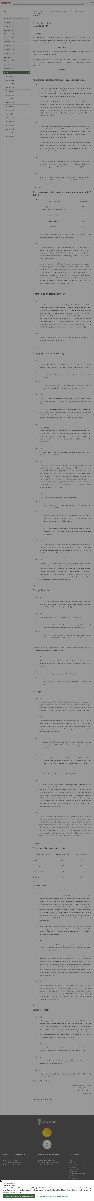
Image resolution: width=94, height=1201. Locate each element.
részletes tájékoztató (10, 1192)
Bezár (1, 1181)
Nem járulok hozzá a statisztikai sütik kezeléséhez (52, 1196)
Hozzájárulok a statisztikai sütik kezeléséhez (19, 1196)
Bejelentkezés (87, 3)
